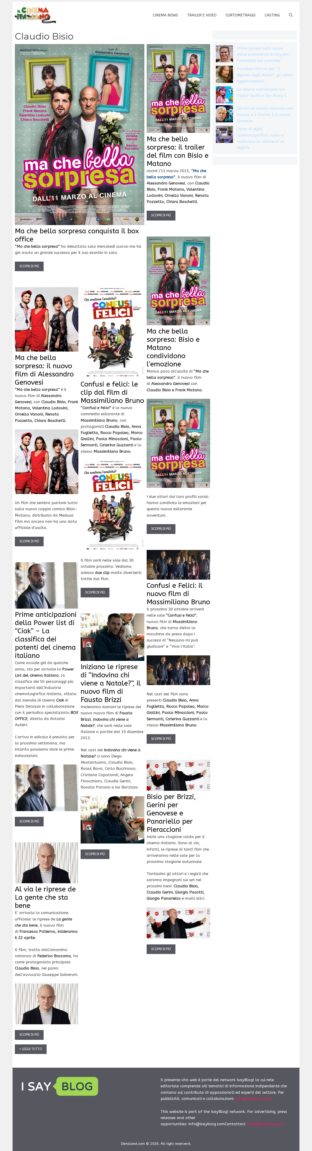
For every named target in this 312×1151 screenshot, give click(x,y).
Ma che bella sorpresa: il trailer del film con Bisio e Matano (178, 151)
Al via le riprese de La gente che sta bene (45, 897)
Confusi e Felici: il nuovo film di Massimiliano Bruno (178, 593)
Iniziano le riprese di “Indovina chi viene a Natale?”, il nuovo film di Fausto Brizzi (111, 683)
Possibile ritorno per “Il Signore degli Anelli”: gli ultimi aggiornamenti (265, 74)
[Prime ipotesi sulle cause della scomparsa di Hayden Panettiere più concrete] (224, 54)
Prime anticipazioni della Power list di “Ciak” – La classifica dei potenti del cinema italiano (46, 635)
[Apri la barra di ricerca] (290, 15)
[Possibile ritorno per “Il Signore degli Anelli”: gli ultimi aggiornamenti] (224, 75)
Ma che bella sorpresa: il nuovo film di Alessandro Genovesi (44, 370)
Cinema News (165, 15)
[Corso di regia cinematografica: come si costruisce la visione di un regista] (224, 135)
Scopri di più (29, 266)
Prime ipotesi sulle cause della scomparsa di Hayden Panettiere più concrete (262, 54)
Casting (272, 15)
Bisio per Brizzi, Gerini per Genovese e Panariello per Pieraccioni (171, 813)
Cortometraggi (241, 15)
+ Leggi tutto (30, 1049)
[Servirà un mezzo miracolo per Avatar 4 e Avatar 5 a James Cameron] (224, 114)
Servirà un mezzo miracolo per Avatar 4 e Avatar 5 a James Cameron (265, 114)
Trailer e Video (202, 15)
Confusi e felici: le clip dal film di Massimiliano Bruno (112, 392)
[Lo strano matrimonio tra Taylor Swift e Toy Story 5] (224, 95)
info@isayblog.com (253, 1098)
